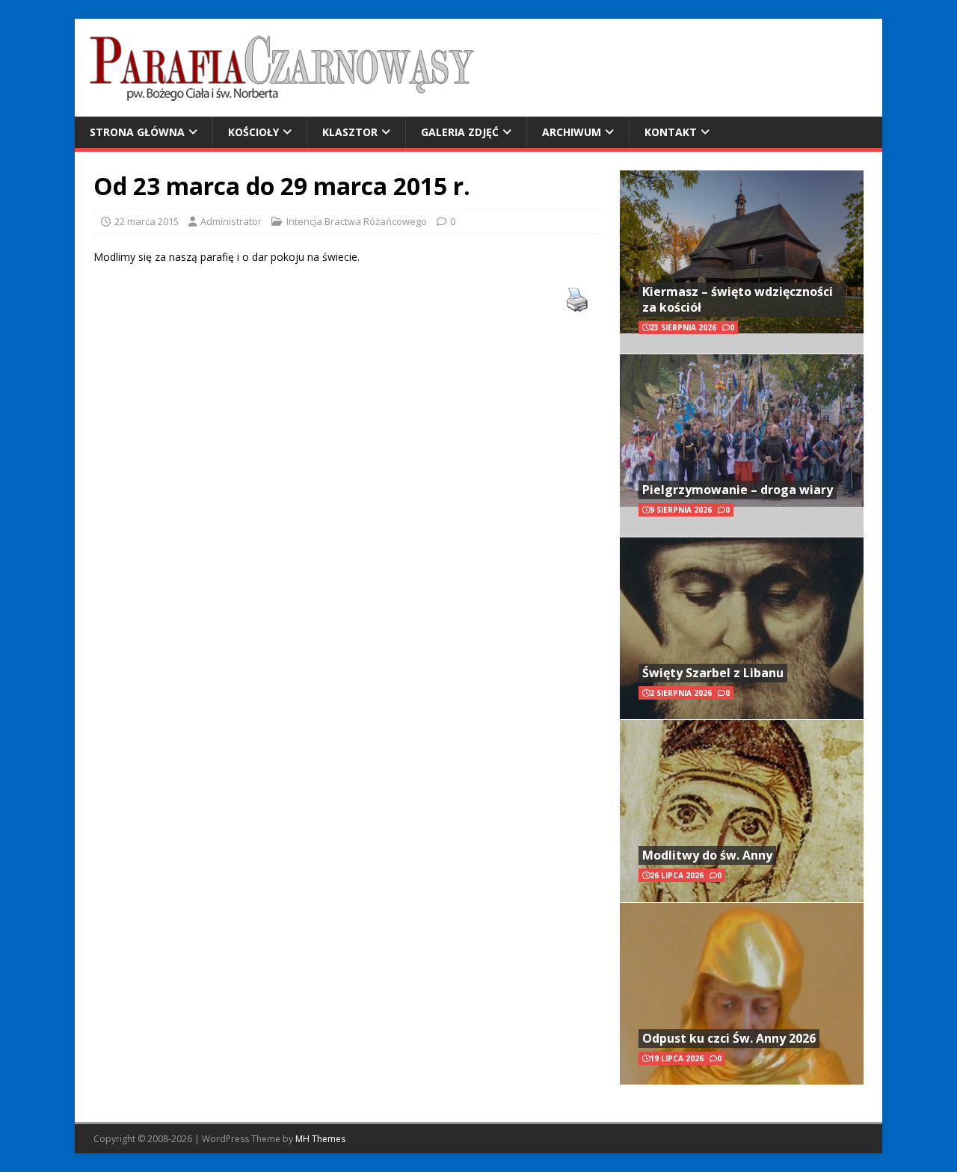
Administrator (231, 221)
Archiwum (571, 132)
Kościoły (253, 132)
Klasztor (350, 132)
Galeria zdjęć (460, 132)
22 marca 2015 (146, 221)
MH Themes (320, 1138)
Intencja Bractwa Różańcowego (356, 221)
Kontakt (670, 132)
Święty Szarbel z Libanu (713, 672)
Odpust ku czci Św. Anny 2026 (729, 1038)
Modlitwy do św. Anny (707, 855)
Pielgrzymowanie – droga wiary (737, 489)
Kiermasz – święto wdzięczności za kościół (737, 299)
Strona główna (137, 132)
